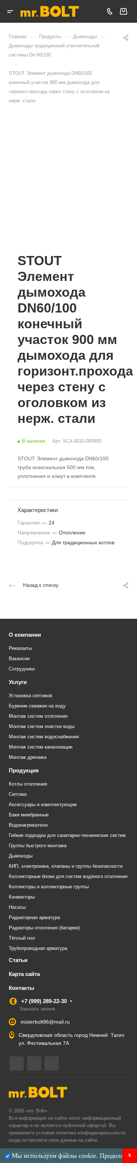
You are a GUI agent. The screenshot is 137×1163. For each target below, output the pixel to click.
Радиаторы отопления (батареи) (44, 927)
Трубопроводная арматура (38, 948)
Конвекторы (22, 897)
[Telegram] (16, 1063)
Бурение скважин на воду (37, 706)
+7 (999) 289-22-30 (44, 1001)
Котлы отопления (28, 784)
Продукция (24, 770)
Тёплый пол (22, 938)
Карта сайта (24, 974)
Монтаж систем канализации (40, 747)
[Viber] (34, 1063)
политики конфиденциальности (90, 1132)
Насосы (17, 907)
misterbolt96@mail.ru (45, 1022)
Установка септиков (30, 695)
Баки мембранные (29, 815)
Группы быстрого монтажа (37, 845)
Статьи (18, 960)
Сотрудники (22, 669)
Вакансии (19, 658)
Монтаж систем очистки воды (42, 726)
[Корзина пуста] (123, 11)
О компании (25, 635)
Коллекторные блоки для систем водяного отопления (68, 876)
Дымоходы (21, 856)
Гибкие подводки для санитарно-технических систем (67, 835)
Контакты (21, 988)
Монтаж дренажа (27, 757)
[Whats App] (52, 1063)
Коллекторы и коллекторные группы (49, 886)
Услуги (18, 682)
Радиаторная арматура (34, 917)
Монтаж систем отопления (38, 716)
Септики (18, 794)
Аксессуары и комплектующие (43, 804)
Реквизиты (20, 648)
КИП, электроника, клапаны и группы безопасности (65, 866)
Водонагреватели (28, 825)
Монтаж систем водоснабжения (44, 736)
